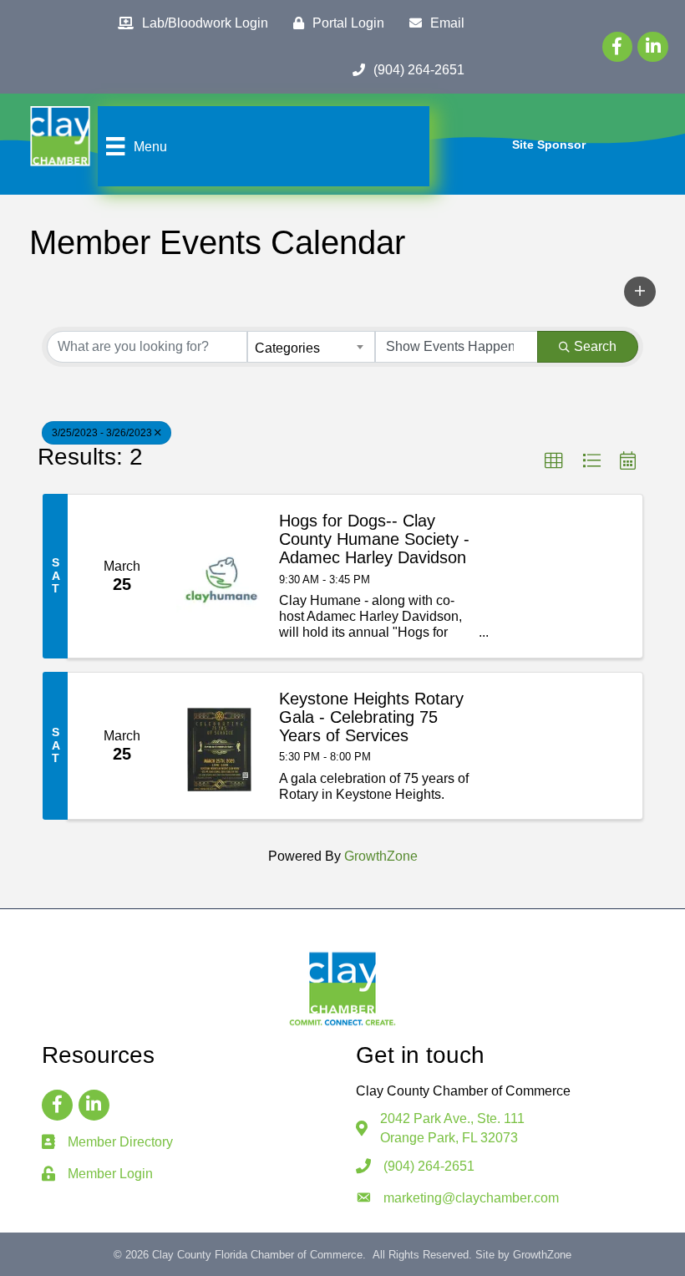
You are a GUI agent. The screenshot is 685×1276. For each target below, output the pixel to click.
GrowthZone (381, 856)
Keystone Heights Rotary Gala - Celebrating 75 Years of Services (371, 717)
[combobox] (311, 347)
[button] (640, 292)
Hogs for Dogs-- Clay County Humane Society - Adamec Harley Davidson (374, 539)
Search (595, 346)
